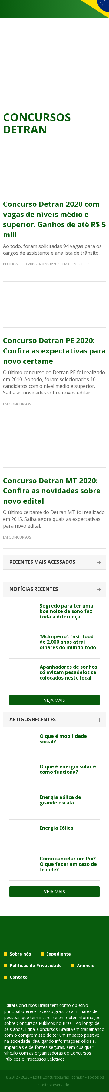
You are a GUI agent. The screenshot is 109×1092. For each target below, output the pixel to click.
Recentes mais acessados (42, 562)
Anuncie (85, 965)
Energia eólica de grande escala (60, 800)
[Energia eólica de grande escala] (22, 804)
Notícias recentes (33, 589)
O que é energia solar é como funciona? (68, 769)
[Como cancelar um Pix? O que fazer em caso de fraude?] (22, 865)
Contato (19, 977)
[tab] (54, 562)
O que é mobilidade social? (63, 739)
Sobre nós (20, 954)
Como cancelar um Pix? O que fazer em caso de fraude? (68, 864)
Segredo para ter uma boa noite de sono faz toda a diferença (66, 611)
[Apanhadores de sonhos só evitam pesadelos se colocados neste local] (22, 674)
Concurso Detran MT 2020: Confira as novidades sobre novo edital (52, 490)
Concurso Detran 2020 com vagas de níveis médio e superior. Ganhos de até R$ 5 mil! (54, 219)
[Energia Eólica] (22, 835)
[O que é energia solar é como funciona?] (22, 773)
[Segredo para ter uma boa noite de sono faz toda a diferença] (22, 612)
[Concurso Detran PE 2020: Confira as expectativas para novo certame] (54, 304)
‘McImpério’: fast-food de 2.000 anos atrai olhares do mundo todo (68, 642)
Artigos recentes (32, 719)
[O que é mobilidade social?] (22, 743)
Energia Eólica (56, 828)
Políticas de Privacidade (36, 965)
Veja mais (54, 700)
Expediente (58, 954)
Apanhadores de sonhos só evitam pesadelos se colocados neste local (68, 672)
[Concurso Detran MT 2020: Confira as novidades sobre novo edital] (54, 445)
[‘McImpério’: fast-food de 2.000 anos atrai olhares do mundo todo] (22, 643)
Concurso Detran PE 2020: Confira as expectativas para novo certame (54, 350)
